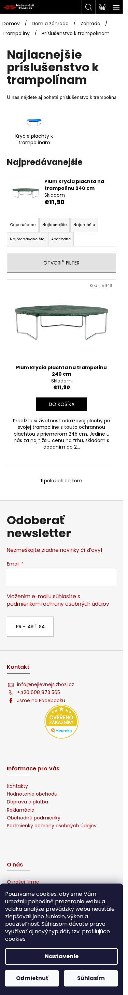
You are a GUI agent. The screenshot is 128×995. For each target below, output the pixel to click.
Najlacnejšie (54, 224)
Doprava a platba (27, 802)
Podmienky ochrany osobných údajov (52, 826)
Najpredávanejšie (27, 239)
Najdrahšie (84, 224)
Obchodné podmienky (33, 818)
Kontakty (17, 786)
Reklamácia (20, 810)
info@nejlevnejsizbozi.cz (45, 684)
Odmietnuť (32, 978)
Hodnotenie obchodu (32, 794)
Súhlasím (91, 978)
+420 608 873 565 (38, 692)
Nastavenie (62, 956)
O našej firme (23, 882)
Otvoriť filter (61, 262)
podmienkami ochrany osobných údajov (58, 603)
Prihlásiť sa (30, 626)
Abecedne (61, 239)
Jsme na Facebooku (41, 700)
